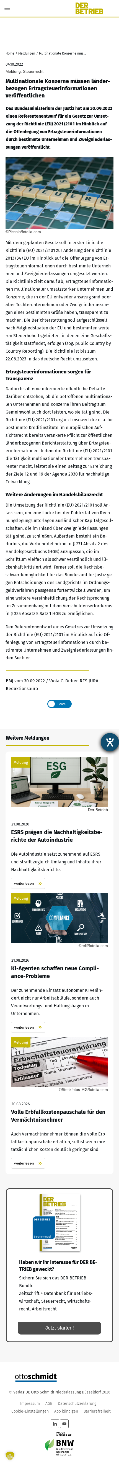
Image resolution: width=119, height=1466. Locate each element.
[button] (10, 1456)
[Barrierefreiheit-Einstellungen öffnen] (110, 742)
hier (26, 657)
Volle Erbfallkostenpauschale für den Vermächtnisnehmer (59, 1103)
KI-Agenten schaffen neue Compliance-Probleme (59, 963)
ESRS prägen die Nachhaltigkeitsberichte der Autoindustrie (59, 823)
